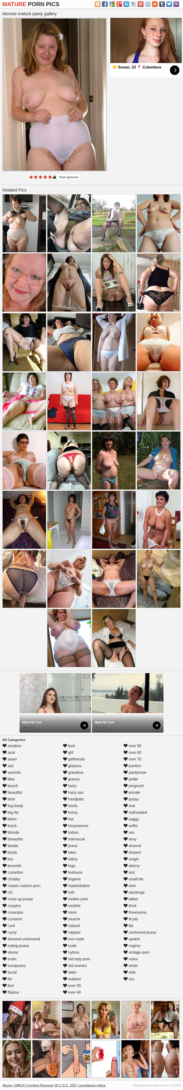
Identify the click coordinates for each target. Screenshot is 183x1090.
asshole (14, 772)
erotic (12, 959)
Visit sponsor (68, 177)
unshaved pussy (142, 932)
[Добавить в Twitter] (169, 4)
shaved (134, 846)
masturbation (78, 886)
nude (72, 946)
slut (131, 872)
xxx (131, 979)
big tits (13, 812)
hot (70, 819)
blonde (13, 832)
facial (12, 972)
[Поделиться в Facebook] (105, 4)
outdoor (74, 979)
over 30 (74, 986)
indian (73, 832)
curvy (12, 932)
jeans (72, 846)
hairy (71, 786)
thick (132, 906)
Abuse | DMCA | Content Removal (27, 1085)
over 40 (74, 992)
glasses (74, 766)
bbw (11, 779)
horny (72, 812)
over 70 (134, 759)
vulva (133, 959)
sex (131, 832)
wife (132, 972)
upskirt (134, 939)
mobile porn (77, 899)
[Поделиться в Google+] (119, 4)
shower (134, 852)
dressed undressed (23, 939)
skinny (134, 866)
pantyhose (137, 772)
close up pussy (20, 899)
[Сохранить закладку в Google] (112, 4)
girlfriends (76, 759)
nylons (73, 952)
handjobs (75, 799)
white (133, 966)
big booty (15, 806)
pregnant (136, 786)
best (11, 799)
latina (72, 859)
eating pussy (18, 946)
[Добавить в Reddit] (148, 4)
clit (9, 892)
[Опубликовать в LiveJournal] (133, 4)
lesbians (74, 872)
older (72, 972)
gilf (70, 752)
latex (71, 852)
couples (14, 906)
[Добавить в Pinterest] (140, 4)
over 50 (134, 746)
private (134, 792)
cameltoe (15, 872)
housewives (77, 826)
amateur (14, 746)
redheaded (137, 812)
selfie (133, 826)
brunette (14, 866)
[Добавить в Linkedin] (126, 4)
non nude (75, 939)
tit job (133, 919)
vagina (134, 946)
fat (9, 979)
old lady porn (78, 959)
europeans (16, 966)
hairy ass (75, 792)
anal (11, 752)
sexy (132, 839)
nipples (74, 932)
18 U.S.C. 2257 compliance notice (80, 1085)
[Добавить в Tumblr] (162, 4)
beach (12, 786)
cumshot (14, 919)
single (133, 859)
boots (12, 852)
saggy (133, 819)
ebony (12, 952)
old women (77, 966)
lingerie (74, 879)
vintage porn (139, 952)
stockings (136, 892)
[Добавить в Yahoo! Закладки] (176, 4)
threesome (137, 912)
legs (71, 866)
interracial (76, 839)
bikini (12, 819)
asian (12, 759)
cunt (11, 926)
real (131, 806)
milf (70, 892)
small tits (135, 879)
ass (10, 766)
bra (10, 859)
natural (73, 926)
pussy (133, 799)
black (12, 826)
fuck (71, 746)
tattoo (133, 899)
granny (73, 779)
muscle (73, 919)
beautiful (14, 792)
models (74, 906)
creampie (15, 912)
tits (130, 926)
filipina (13, 992)
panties (134, 766)
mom (71, 912)
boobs (12, 846)
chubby (13, 879)
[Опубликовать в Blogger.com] (98, 4)
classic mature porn (24, 886)
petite (133, 779)
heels (72, 806)
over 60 (134, 752)
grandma (75, 772)
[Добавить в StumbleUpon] (155, 4)
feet (10, 986)
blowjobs (15, 839)
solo (132, 886)
